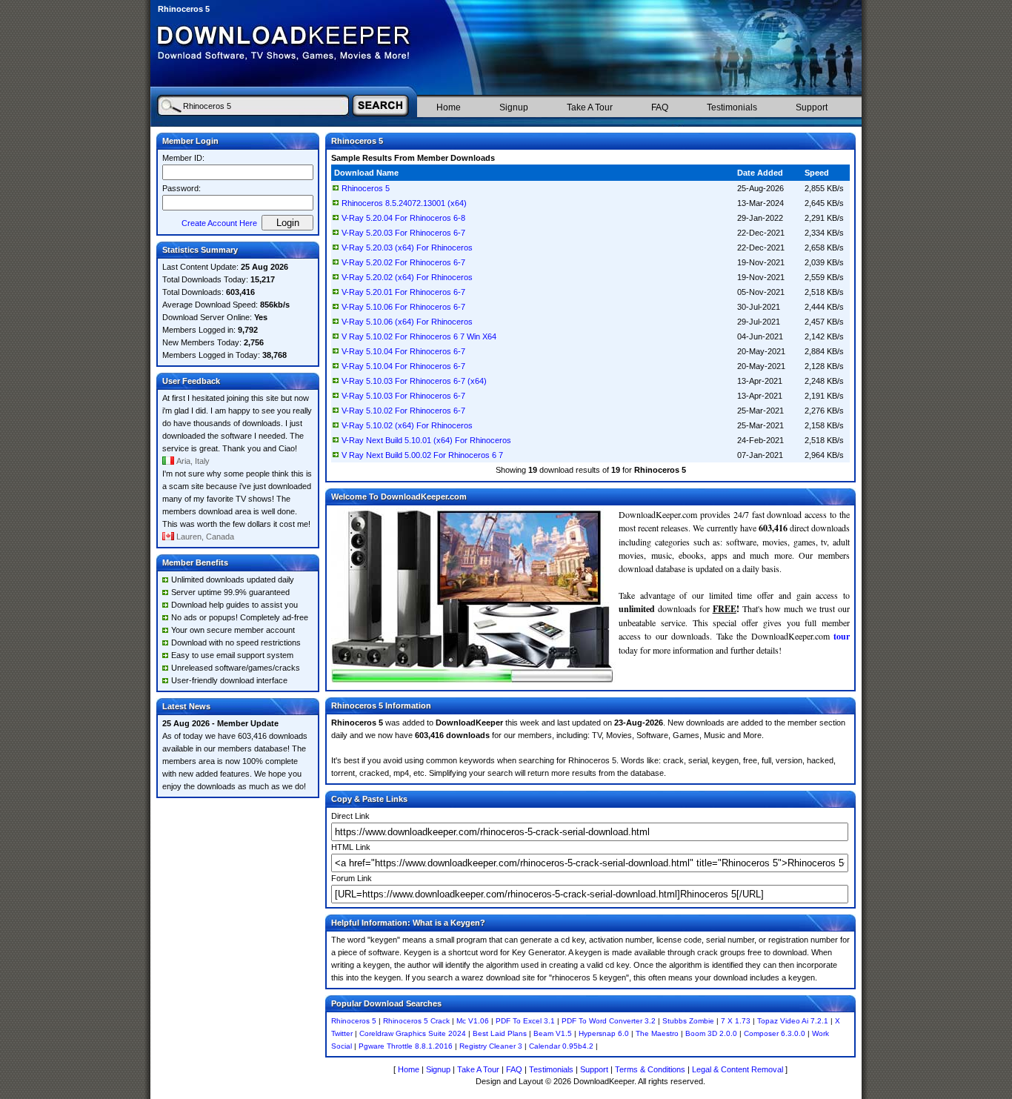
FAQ (659, 107)
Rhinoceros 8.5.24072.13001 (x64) (404, 203)
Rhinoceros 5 (366, 188)
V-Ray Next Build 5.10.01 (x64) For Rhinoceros (426, 440)
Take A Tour (590, 107)
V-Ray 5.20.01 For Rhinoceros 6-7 (403, 292)
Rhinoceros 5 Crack (416, 1021)
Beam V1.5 (552, 1033)
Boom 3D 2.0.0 (711, 1033)
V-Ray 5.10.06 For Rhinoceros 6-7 (403, 306)
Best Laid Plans (500, 1033)
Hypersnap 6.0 (604, 1033)
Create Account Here (219, 223)
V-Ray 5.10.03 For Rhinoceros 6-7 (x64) (414, 380)
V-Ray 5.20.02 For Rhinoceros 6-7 (403, 262)
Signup (513, 107)
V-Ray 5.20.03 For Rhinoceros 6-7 (403, 232)
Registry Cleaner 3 (490, 1046)
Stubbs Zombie (688, 1021)
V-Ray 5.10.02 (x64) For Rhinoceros (407, 425)
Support (812, 107)
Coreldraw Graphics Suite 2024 (412, 1033)
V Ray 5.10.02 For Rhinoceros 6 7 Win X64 (419, 336)
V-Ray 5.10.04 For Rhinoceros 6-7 (403, 351)
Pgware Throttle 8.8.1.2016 (406, 1046)
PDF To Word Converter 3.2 (609, 1021)
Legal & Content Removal (737, 1069)
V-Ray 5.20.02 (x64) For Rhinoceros (407, 277)
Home (448, 107)
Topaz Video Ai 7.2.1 (792, 1021)
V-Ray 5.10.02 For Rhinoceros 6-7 (403, 410)
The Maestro (657, 1033)
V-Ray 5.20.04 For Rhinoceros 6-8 (403, 217)
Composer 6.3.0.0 (774, 1033)
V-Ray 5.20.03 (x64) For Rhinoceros (407, 247)
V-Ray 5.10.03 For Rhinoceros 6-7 (403, 395)
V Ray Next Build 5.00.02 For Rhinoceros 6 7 (422, 455)
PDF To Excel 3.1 (525, 1021)
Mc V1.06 (472, 1021)
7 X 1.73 (735, 1021)
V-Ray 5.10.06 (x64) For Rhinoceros (407, 321)
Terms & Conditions (650, 1069)
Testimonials (732, 107)
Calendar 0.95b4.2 (561, 1046)
